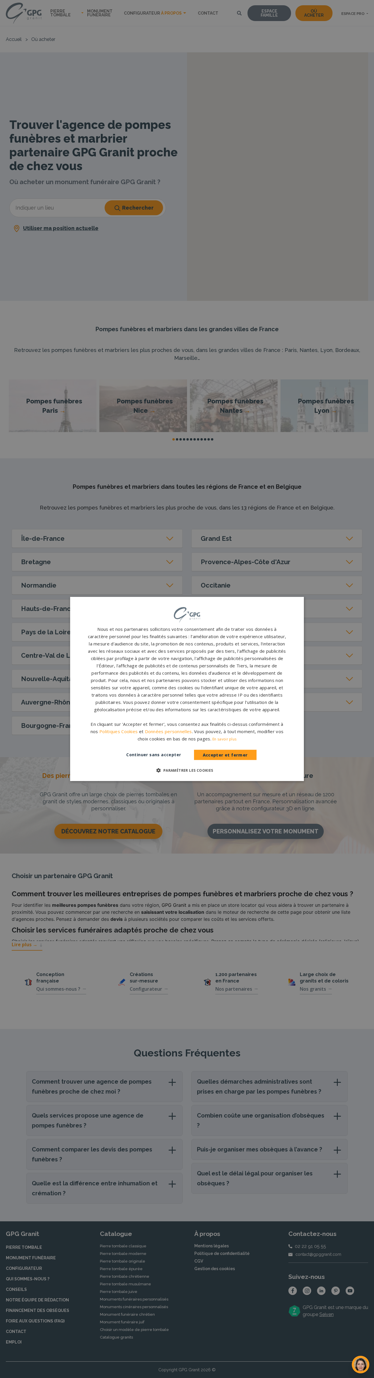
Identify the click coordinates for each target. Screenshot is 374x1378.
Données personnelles (168, 731)
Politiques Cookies (118, 731)
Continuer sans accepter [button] (153, 754)
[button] (187, 770)
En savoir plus (224, 739)
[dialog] (187, 689)
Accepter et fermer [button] (225, 755)
